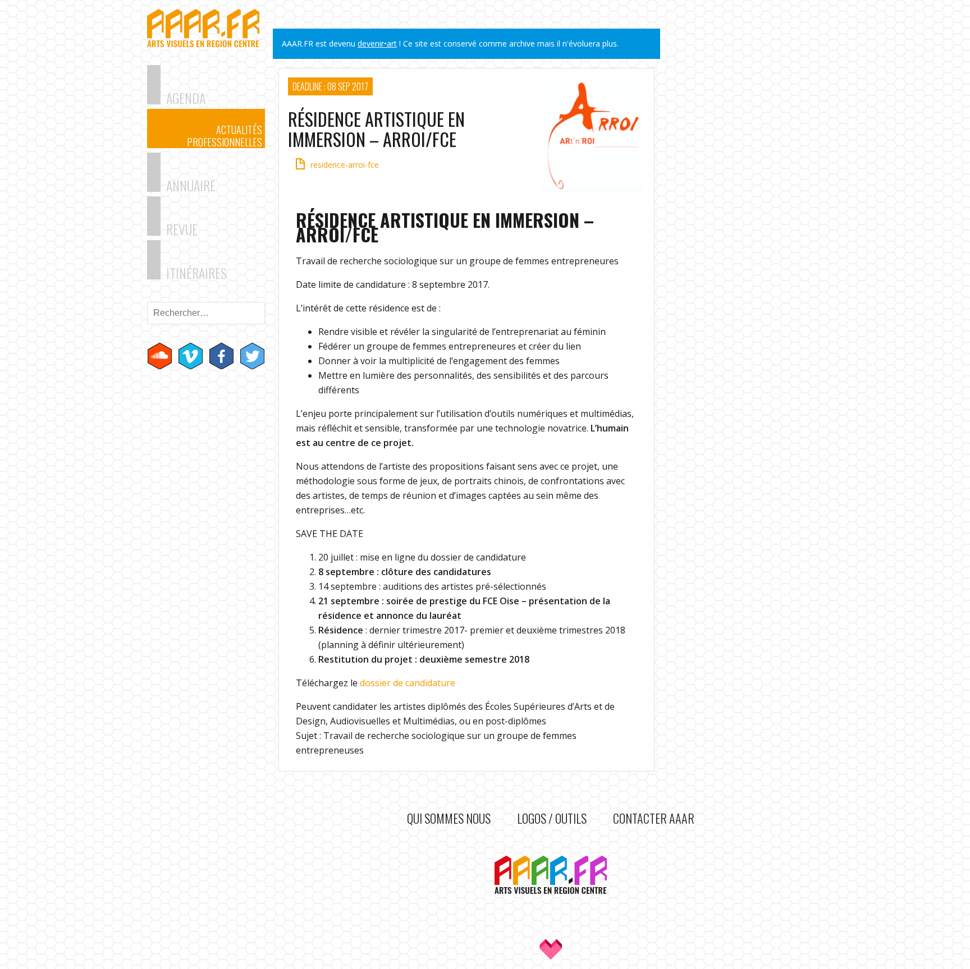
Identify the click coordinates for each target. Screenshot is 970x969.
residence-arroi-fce (344, 164)
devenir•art (377, 43)
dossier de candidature (407, 683)
